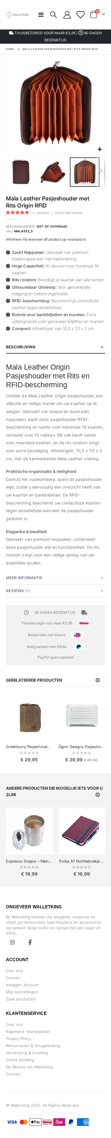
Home (10, 49)
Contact (13, 977)
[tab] (55, 347)
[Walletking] (18, 14)
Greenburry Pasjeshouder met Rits (29, 746)
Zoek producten (21, 999)
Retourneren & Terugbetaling (33, 1045)
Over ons (14, 970)
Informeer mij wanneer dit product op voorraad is (46, 239)
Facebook (30, 942)
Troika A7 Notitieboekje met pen (82, 861)
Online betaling (20, 1059)
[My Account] (67, 15)
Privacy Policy (18, 1038)
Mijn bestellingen (22, 992)
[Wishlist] (80, 15)
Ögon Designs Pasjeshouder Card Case (82, 746)
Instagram (12, 942)
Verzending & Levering (27, 1052)
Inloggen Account (22, 984)
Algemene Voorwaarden (28, 1031)
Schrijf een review (68, 213)
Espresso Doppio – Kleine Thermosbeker (29, 861)
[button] (99, 149)
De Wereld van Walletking (29, 1066)
